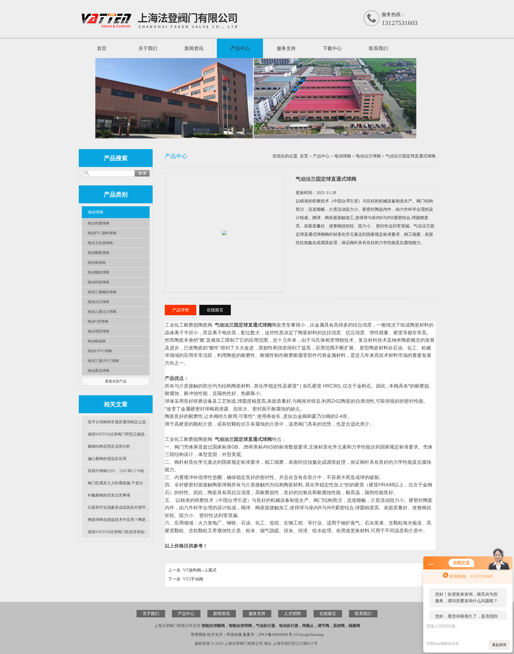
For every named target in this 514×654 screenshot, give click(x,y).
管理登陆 (198, 634)
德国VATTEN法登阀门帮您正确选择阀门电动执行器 (119, 434)
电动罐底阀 (97, 341)
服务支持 (286, 48)
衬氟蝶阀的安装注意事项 (109, 495)
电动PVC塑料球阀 (102, 233)
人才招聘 (292, 613)
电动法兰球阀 (98, 302)
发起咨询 (499, 645)
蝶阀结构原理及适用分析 (109, 446)
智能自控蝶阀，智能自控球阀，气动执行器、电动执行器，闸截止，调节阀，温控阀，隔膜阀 (281, 625)
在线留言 (215, 310)
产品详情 (180, 310)
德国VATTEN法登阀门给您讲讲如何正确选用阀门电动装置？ (119, 532)
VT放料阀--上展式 (200, 570)
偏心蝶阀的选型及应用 (107, 458)
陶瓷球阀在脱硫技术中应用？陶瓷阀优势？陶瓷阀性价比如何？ (119, 519)
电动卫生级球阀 (100, 243)
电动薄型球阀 (98, 331)
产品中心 (240, 48)
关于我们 (147, 48)
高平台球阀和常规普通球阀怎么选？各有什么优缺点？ (119, 422)
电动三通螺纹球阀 (102, 292)
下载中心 (332, 48)
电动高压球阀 (98, 371)
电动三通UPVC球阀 (103, 361)
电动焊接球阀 (98, 282)
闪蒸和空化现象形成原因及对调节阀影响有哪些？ (119, 507)
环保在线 (234, 634)
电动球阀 (95, 212)
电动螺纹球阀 (98, 272)
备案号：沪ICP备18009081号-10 (270, 634)
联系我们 (378, 48)
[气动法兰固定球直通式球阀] (224, 226)
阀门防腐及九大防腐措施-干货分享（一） (119, 483)
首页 (101, 48)
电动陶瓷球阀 (98, 253)
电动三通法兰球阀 (102, 312)
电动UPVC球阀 (100, 351)
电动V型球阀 (98, 321)
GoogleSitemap (311, 634)
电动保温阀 (97, 262)
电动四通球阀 (98, 223)
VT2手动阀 (193, 579)
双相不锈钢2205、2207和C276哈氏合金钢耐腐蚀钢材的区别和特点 (119, 471)
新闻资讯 (193, 48)
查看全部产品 (115, 381)
